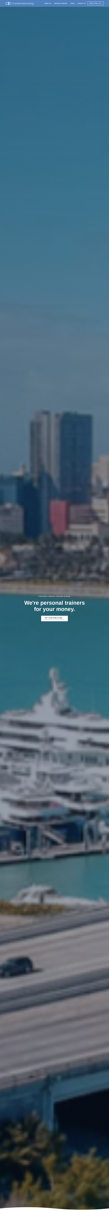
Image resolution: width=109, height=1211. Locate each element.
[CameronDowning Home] (19, 3)
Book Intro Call (95, 3)
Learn (72, 3)
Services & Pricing (60, 3)
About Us (48, 3)
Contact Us (81, 3)
